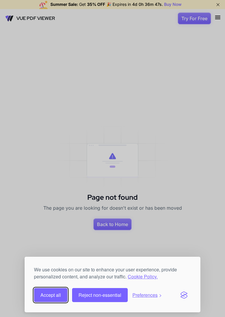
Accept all (50, 295)
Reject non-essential (100, 295)
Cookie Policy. (143, 276)
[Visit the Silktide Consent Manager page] (184, 295)
